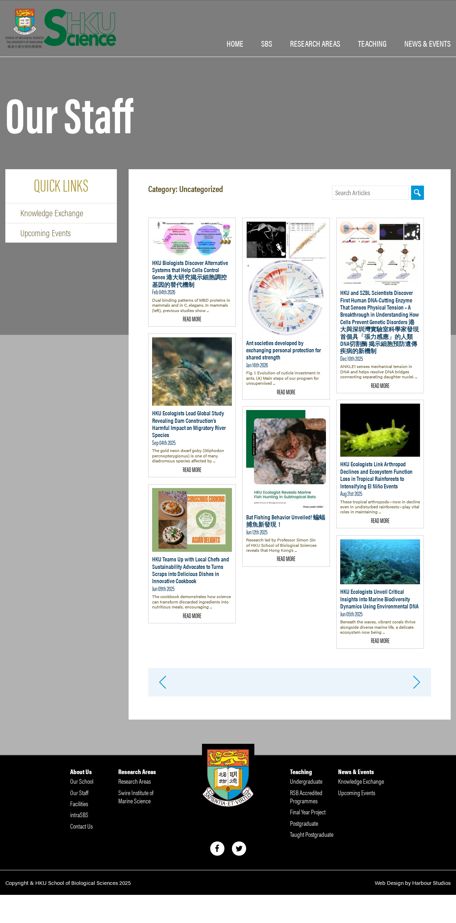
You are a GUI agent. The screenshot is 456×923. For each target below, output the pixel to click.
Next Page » (417, 682)
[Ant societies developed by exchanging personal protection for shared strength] (286, 279)
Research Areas (137, 771)
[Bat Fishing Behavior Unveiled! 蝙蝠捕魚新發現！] (286, 460)
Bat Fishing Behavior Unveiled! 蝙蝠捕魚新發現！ (285, 520)
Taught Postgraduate (311, 834)
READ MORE (192, 319)
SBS (266, 43)
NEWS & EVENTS (427, 43)
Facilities (79, 803)
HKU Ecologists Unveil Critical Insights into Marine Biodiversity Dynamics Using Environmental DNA (379, 598)
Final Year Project (308, 811)
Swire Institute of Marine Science (136, 796)
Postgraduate (304, 823)
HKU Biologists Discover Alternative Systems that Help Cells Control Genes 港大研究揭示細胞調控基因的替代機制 (190, 273)
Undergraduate (306, 781)
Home (235, 43)
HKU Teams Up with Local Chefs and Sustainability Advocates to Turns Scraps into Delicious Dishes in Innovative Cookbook (190, 570)
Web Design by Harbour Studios (413, 882)
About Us (81, 771)
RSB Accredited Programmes (306, 796)
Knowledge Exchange (51, 212)
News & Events (356, 771)
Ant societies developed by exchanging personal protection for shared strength (283, 350)
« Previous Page (162, 682)
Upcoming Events (45, 232)
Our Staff (79, 792)
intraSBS (79, 814)
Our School (81, 781)
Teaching (372, 43)
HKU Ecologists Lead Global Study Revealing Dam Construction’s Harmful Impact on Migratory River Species (189, 424)
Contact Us (81, 825)
